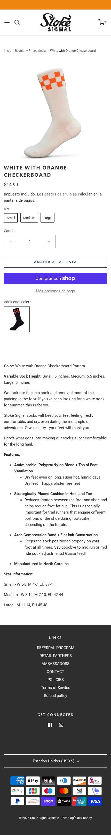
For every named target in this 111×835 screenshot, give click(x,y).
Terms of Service (55, 687)
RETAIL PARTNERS (55, 655)
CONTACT (55, 671)
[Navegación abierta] (7, 22)
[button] (55, 112)
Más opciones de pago (55, 291)
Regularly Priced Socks (30, 51)
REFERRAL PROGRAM (55, 647)
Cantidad (11, 231)
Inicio (7, 51)
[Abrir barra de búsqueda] (19, 22)
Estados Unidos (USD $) (54, 761)
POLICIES (55, 679)
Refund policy (55, 695)
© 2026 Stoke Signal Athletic (39, 818)
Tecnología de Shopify (76, 818)
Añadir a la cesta (55, 261)
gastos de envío (58, 194)
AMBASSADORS (55, 663)
